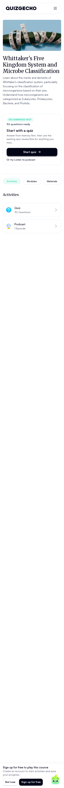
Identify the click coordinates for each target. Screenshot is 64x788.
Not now (10, 781)
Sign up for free (31, 781)
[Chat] (55, 779)
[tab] (12, 181)
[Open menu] (55, 8)
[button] (32, 210)
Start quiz (29, 152)
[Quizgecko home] (21, 8)
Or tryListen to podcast (21, 159)
